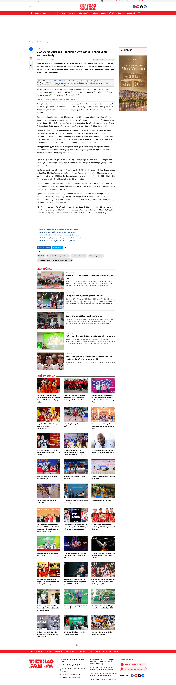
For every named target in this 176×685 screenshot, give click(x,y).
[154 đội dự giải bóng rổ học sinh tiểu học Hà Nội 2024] (76, 622)
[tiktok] (141, 6)
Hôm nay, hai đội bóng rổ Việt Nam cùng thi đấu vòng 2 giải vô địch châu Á (75, 555)
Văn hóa (96, 13)
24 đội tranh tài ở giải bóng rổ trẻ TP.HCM (84, 296)
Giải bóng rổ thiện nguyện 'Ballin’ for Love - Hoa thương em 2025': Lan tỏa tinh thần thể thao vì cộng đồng (102, 398)
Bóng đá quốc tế (84, 13)
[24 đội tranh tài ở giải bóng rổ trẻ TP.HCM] (50, 300)
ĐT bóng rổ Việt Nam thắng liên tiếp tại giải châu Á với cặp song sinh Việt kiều (103, 555)
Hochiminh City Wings (79, 256)
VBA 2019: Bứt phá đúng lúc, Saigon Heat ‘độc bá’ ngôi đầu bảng (57, 241)
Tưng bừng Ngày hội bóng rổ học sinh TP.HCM (47, 554)
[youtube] (137, 6)
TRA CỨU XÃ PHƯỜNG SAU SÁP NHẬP (120, 1)
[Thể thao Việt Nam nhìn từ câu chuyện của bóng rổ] (103, 622)
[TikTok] (146, 1)
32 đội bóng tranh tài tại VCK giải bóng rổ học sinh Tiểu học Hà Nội (102, 607)
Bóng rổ (46, 42)
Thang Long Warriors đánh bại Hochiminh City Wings (55, 260)
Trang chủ (32, 42)
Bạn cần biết (131, 13)
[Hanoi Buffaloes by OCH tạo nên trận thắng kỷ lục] (48, 466)
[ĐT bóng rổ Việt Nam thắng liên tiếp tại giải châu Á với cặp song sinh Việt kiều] (103, 543)
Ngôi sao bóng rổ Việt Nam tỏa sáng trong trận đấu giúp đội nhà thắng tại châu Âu (47, 634)
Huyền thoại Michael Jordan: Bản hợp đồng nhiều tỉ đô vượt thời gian (103, 451)
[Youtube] (142, 1)
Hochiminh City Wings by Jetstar (58, 256)
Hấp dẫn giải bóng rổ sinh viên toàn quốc (76, 425)
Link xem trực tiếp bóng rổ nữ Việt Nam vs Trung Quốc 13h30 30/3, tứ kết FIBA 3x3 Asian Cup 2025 (76, 527)
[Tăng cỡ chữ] (31, 62)
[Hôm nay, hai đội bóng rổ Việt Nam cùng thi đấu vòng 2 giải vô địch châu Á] (76, 543)
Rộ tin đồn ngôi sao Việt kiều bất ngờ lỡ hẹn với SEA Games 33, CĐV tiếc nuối (48, 452)
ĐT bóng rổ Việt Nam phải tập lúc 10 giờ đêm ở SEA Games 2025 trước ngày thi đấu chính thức (75, 397)
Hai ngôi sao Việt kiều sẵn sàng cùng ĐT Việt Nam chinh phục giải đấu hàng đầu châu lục (48, 582)
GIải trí (111, 13)
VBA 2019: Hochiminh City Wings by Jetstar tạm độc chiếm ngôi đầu (76, 81)
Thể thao (62, 13)
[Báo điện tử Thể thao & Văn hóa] (88, 7)
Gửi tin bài (134, 1)
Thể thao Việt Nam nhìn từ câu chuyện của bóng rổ (101, 633)
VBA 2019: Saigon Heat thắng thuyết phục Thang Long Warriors (57, 100)
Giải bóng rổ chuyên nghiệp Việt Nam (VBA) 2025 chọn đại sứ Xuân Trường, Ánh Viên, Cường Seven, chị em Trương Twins (48, 528)
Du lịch (103, 13)
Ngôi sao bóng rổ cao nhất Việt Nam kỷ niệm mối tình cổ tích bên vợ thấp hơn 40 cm (48, 608)
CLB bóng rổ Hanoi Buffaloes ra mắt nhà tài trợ (76, 502)
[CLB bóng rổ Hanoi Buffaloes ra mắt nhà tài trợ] (76, 491)
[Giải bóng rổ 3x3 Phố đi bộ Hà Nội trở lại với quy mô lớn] (50, 341)
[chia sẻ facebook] (31, 53)
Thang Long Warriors (96, 256)
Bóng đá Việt (72, 13)
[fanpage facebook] (134, 6)
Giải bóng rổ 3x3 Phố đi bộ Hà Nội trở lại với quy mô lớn (90, 336)
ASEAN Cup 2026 (40, 13)
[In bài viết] (31, 58)
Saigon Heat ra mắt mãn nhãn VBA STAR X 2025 (48, 502)
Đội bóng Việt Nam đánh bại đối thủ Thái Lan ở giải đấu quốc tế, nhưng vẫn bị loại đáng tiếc (103, 582)
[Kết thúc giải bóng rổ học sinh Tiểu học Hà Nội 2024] (76, 596)
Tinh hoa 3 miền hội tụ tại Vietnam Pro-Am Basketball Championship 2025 (102, 426)
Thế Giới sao (120, 13)
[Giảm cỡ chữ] (31, 69)
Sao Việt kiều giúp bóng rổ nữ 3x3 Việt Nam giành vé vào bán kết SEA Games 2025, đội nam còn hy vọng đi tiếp (48, 398)
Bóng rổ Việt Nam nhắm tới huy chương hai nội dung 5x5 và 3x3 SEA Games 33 (47, 426)
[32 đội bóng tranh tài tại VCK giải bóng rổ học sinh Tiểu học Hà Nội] (103, 596)
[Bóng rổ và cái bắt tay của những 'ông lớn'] (50, 320)
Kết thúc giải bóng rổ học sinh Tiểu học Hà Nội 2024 (75, 607)
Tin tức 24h (52, 13)
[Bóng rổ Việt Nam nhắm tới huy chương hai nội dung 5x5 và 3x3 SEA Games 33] (48, 414)
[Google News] (103, 60)
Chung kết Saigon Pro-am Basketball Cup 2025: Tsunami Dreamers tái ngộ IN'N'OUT (74, 452)
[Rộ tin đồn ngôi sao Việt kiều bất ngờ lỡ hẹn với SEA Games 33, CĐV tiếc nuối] (48, 440)
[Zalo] (145, 6)
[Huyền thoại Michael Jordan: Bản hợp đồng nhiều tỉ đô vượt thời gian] (103, 440)
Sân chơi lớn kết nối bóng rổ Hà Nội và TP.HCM (103, 478)
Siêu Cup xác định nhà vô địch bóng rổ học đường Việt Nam (90, 276)
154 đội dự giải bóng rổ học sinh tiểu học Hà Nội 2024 (74, 633)
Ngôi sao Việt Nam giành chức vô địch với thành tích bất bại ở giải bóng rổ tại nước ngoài (89, 357)
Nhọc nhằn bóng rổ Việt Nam (101, 500)
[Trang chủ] (31, 13)
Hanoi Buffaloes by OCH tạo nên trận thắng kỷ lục (47, 478)
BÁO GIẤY (105, 1)
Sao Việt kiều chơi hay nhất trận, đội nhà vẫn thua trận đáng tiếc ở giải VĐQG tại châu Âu (75, 582)
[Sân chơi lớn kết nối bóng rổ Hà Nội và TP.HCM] (103, 466)
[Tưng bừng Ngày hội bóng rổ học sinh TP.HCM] (48, 543)
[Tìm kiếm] (31, 6)
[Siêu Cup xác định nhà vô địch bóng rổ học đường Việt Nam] (50, 280)
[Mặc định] (31, 65)
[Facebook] (139, 1)
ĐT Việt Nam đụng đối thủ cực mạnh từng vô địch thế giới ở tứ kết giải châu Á (103, 527)
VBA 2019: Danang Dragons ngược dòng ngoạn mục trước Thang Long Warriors (62, 238)
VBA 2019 (41, 256)
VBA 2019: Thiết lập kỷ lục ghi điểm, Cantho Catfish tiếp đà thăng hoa (59, 235)
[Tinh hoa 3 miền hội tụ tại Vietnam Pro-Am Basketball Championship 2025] (103, 414)
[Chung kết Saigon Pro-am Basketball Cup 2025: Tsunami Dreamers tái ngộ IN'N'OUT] (76, 440)
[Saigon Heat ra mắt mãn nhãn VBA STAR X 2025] (48, 491)
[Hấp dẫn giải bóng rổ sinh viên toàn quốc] (76, 414)
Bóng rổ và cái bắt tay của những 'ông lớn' (84, 316)
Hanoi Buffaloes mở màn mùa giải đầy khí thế (75, 478)
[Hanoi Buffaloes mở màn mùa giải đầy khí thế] (76, 466)
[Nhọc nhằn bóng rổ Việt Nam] (103, 491)
